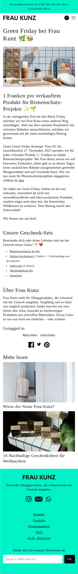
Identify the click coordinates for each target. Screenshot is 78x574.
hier (21, 180)
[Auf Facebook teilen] (31, 344)
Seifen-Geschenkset (21, 256)
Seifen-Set (16, 265)
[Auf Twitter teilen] (39, 344)
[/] (23, 17)
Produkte (39, 520)
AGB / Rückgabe (39, 538)
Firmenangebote (39, 526)
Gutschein (16, 275)
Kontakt (39, 514)
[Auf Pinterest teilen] (46, 344)
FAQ (39, 532)
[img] (28, 500)
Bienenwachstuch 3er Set (25, 251)
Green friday (47, 334)
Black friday (30, 334)
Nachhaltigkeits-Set (21, 270)
